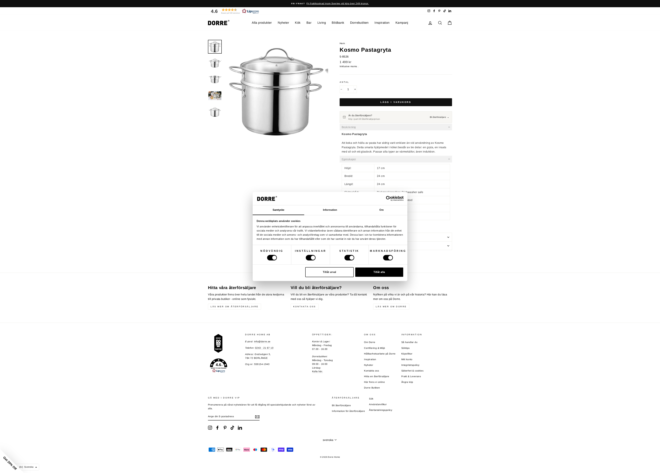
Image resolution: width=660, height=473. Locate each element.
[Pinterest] (225, 428)
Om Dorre (369, 342)
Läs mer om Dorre (391, 306)
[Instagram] (210, 428)
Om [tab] (381, 209)
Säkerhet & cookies (412, 370)
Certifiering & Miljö (374, 348)
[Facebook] (217, 428)
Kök (297, 22)
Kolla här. (317, 371)
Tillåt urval (329, 272)
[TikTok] (232, 428)
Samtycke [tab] (278, 209)
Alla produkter (262, 22)
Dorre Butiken (372, 387)
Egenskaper (349, 159)
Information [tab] (330, 209)
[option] (330, 3)
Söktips (405, 348)
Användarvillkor (378, 404)
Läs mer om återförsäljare (234, 306)
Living (321, 22)
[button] (234, 11)
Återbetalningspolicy (380, 410)
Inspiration (382, 22)
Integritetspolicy (410, 365)
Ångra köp (407, 382)
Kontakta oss (304, 306)
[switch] (311, 258)
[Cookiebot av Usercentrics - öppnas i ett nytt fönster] (388, 198)
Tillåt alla (379, 272)
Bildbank (338, 22)
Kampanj (401, 22)
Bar (308, 22)
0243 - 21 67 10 (264, 348)
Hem (342, 43)
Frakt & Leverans (411, 376)
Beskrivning (349, 127)
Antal (344, 82)
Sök (371, 398)
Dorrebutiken (359, 22)
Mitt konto (406, 359)
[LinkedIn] (240, 428)
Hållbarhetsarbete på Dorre (379, 353)
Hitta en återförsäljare (376, 376)
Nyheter (283, 22)
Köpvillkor (406, 353)
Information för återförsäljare (348, 411)
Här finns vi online (374, 382)
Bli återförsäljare (341, 405)
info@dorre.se (262, 341)
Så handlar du (409, 342)
